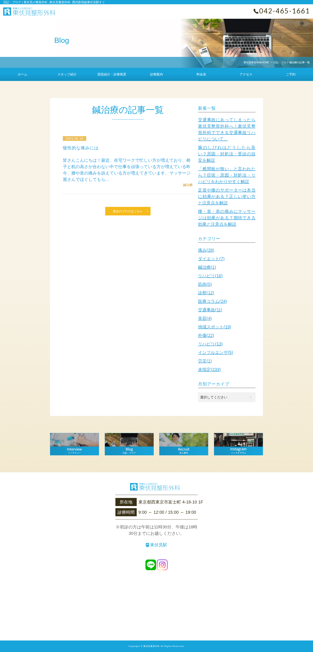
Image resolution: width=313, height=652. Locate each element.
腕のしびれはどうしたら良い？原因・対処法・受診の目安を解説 (227, 154)
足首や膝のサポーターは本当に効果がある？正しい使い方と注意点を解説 (227, 196)
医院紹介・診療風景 (112, 74)
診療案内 (156, 74)
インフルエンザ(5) (215, 352)
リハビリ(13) (210, 344)
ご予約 (291, 74)
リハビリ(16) (210, 275)
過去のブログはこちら (128, 211)
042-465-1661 (284, 11)
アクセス (246, 74)
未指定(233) (209, 369)
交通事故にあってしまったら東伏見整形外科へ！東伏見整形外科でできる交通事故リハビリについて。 (227, 129)
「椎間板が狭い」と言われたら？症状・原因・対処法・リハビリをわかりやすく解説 (227, 175)
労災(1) (205, 361)
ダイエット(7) (211, 258)
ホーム (22, 74)
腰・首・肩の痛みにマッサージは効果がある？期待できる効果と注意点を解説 (227, 217)
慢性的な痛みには (81, 148)
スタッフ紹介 (67, 74)
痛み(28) (206, 250)
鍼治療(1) (207, 267)
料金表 (201, 74)
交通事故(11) (210, 309)
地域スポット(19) (214, 327)
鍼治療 (188, 185)
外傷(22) (206, 335)
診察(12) (206, 292)
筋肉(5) (205, 284)
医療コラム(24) (212, 301)
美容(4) (205, 318)
